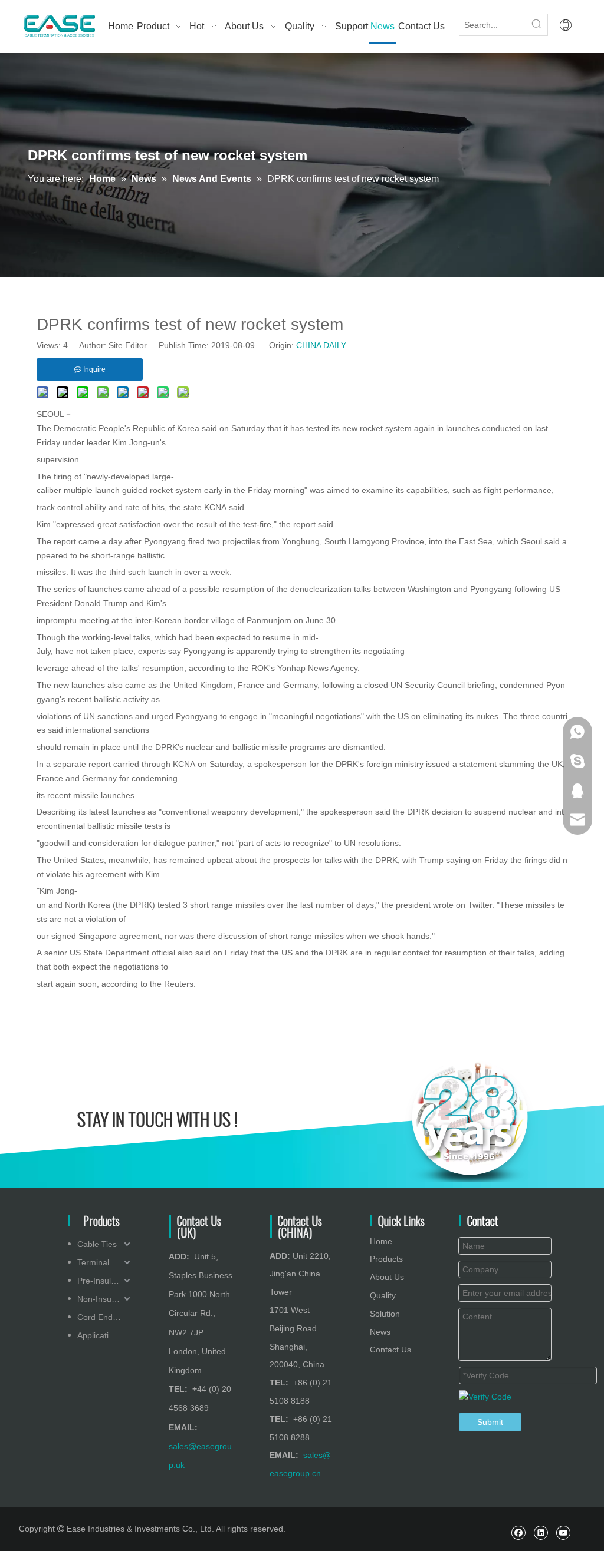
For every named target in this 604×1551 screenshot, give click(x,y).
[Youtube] (563, 1532)
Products (386, 1259)
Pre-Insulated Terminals (105, 1280)
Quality (383, 1295)
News (380, 1332)
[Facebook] (518, 1532)
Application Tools (105, 1335)
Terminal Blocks (105, 1262)
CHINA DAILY (321, 345)
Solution (385, 1313)
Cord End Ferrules (105, 1317)
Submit (490, 1422)
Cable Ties (97, 1244)
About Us (387, 1277)
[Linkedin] (540, 1532)
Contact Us (390, 1349)
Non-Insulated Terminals (105, 1299)
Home (381, 1241)
